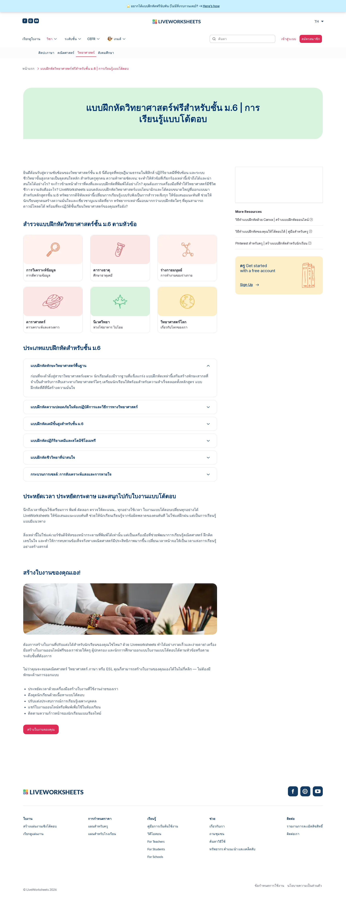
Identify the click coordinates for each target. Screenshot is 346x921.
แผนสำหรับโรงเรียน (102, 834)
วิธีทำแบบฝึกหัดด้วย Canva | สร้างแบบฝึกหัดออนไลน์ (272, 219)
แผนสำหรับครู (98, 826)
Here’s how (211, 6)
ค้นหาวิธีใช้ (217, 841)
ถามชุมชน (216, 834)
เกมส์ (117, 39)
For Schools (155, 856)
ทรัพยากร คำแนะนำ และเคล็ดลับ (232, 849)
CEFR (91, 39)
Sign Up (246, 285)
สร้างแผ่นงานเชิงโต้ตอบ (40, 826)
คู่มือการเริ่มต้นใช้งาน (162, 826)
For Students (156, 849)
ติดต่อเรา (293, 834)
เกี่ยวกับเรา (217, 826)
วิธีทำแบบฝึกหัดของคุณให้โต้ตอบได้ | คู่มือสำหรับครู (271, 231)
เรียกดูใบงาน (31, 39)
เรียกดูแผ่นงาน (33, 834)
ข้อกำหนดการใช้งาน (269, 885)
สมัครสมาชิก (311, 39)
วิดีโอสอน (154, 834)
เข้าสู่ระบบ (288, 39)
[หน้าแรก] (177, 21)
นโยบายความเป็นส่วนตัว (304, 885)
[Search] (214, 38)
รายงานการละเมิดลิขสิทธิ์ (305, 826)
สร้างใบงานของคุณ (41, 729)
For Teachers (156, 841)
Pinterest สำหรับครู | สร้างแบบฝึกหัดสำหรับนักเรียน (271, 243)
